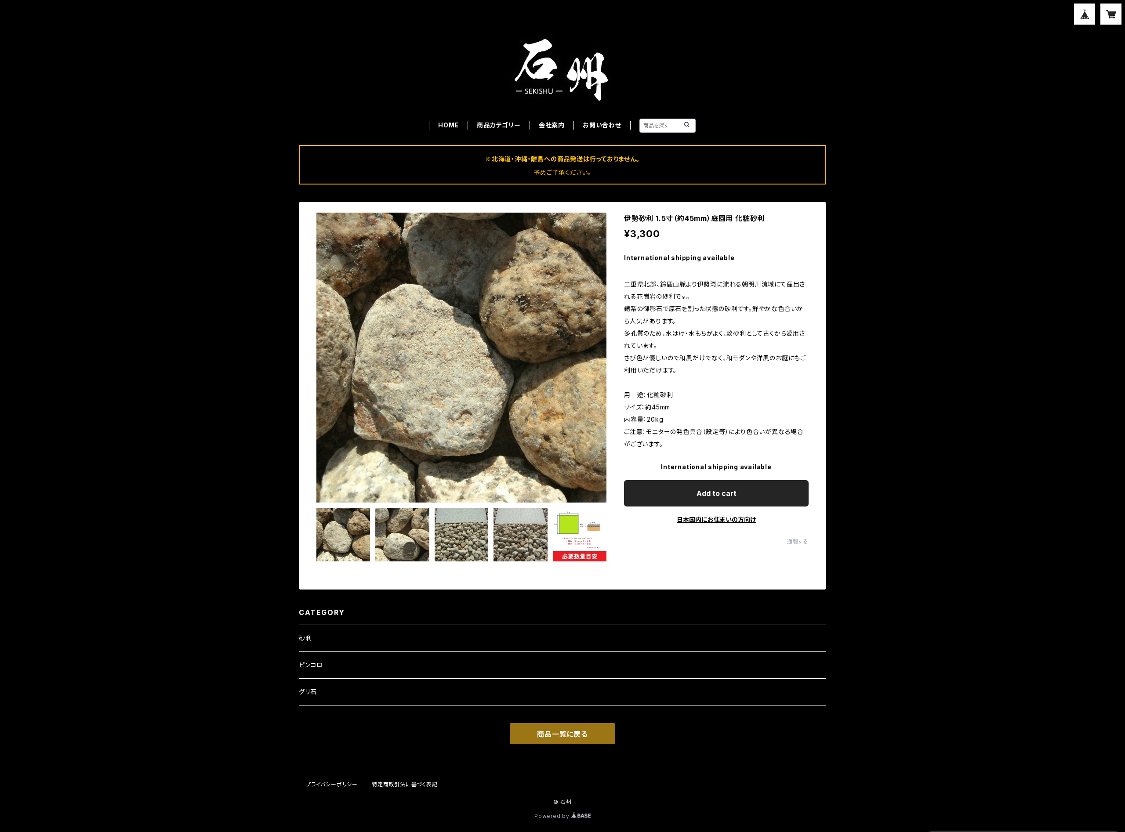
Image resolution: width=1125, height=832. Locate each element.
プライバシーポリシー (332, 784)
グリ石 (307, 691)
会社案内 (552, 125)
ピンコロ (311, 665)
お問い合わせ (602, 125)
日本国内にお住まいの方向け (716, 519)
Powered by (552, 816)
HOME (448, 125)
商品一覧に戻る (562, 734)
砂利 (305, 638)
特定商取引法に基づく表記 (405, 784)
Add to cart (717, 493)
